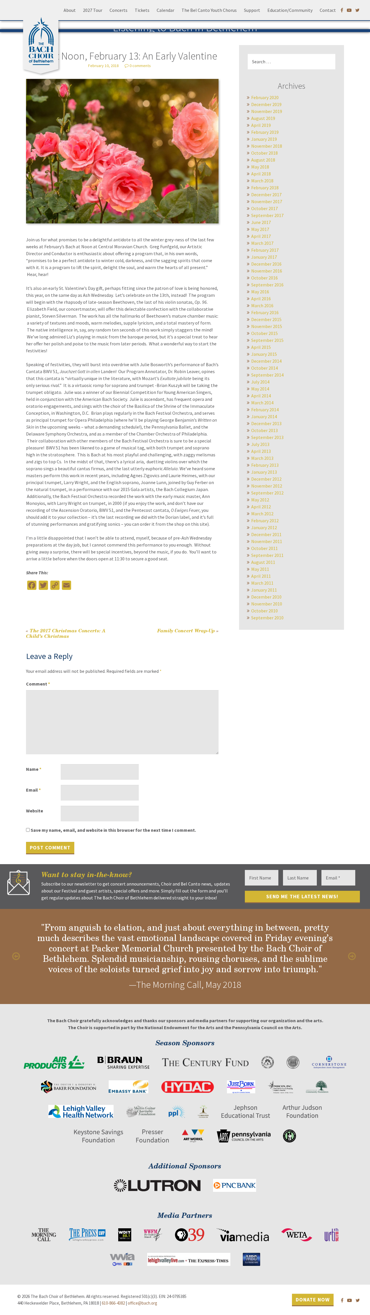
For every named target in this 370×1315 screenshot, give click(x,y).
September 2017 (267, 215)
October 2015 (264, 333)
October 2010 (264, 611)
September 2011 (267, 555)
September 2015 (267, 340)
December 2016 (266, 264)
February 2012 (265, 520)
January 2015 (264, 354)
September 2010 (267, 618)
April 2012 (261, 507)
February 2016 (265, 312)
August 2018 (263, 160)
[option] (185, 956)
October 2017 (264, 208)
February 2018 (265, 187)
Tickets (142, 10)
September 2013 (267, 437)
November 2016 (266, 271)
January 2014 (264, 416)
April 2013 (261, 451)
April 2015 (261, 347)
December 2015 (266, 319)
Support (252, 10)
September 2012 (267, 493)
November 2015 (266, 326)
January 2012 (264, 527)
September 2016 (267, 285)
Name (33, 769)
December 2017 (266, 194)
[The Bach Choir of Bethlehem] (42, 39)
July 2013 (260, 444)
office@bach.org (142, 1303)
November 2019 (266, 111)
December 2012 (266, 479)
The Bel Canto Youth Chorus (209, 10)
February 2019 (265, 132)
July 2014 (260, 382)
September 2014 (267, 375)
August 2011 (263, 562)
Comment (38, 684)
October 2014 (264, 368)
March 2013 (262, 458)
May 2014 (260, 389)
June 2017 (261, 222)
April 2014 (261, 396)
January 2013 (264, 472)
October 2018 (264, 153)
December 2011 (266, 534)
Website (34, 811)
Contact (328, 10)
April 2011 (261, 576)
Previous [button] (17, 956)
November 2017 (266, 201)
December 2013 (266, 423)
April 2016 (261, 298)
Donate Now (313, 1299)
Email (33, 790)
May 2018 (260, 167)
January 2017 (264, 257)
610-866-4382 (113, 1303)
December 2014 (266, 361)
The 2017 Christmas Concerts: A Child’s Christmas (66, 633)
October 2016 (264, 278)
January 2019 (264, 139)
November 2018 (266, 146)
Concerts (118, 10)
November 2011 (266, 541)
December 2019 (266, 104)
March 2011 (262, 583)
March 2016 (262, 305)
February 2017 (265, 250)
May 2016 (260, 292)
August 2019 (263, 118)
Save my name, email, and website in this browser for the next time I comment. (113, 830)
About (70, 10)
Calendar (165, 10)
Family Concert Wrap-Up (188, 630)
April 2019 (261, 125)
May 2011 (260, 569)
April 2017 (261, 236)
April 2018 (261, 174)
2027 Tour (92, 10)
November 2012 (266, 486)
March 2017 (262, 243)
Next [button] (352, 956)
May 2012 (260, 500)
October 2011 (264, 548)
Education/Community (289, 10)
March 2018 (262, 181)
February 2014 (265, 409)
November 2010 (266, 604)
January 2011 (264, 590)
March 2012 (262, 513)
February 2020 (265, 97)
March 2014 (262, 402)
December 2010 (266, 597)
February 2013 (265, 465)
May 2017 (260, 229)
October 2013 (264, 430)
